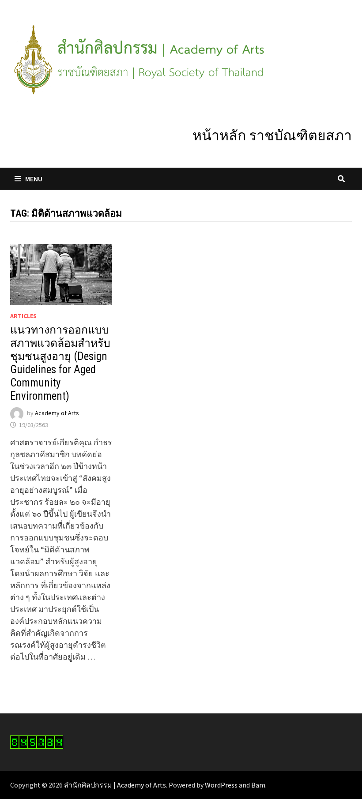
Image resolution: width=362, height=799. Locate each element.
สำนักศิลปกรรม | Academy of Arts (115, 784)
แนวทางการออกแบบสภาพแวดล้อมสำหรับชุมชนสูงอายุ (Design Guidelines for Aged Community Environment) (60, 362)
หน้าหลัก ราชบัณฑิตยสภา (272, 135)
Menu (33, 178)
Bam (258, 784)
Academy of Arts (57, 413)
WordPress (221, 784)
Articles (23, 316)
